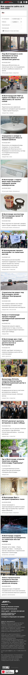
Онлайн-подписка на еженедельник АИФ (8, 614)
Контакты (4, 604)
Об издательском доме (9, 609)
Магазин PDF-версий (17, 611)
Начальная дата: (6, 25)
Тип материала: (5, 18)
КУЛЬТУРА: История (8, 554)
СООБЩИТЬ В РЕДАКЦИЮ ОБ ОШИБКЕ (12, 617)
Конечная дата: (5, 28)
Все (3, 12)
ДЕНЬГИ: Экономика (8, 594)
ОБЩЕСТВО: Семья (7, 113)
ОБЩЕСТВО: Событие (8, 269)
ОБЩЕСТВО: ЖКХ (7, 156)
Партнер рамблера (14, 667)
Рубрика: (4, 21)
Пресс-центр (5, 611)
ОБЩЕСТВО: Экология (9, 309)
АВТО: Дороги (6, 356)
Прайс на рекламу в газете (10, 606)
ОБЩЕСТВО (5, 333)
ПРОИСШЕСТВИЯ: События (10, 73)
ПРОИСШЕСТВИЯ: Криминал (11, 191)
